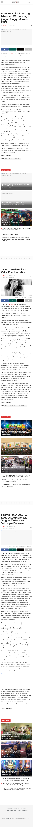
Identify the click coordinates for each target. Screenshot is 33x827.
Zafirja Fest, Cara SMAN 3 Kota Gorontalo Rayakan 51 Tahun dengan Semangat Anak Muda (16, 432)
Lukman (4, 25)
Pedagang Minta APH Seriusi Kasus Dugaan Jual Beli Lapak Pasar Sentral (15, 185)
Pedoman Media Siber (10, 810)
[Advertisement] (16, 7)
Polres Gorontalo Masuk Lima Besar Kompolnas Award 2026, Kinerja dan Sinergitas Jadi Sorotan (16, 788)
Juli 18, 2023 (12, 275)
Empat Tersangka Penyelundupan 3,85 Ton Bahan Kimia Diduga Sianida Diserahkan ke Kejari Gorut (15, 779)
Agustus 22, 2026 (7, 738)
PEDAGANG (17, 158)
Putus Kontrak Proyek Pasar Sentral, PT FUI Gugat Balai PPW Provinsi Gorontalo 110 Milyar (16, 229)
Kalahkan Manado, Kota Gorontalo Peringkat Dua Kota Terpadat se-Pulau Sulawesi (15, 450)
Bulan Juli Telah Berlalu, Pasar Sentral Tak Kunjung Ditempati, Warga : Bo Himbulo (14, 203)
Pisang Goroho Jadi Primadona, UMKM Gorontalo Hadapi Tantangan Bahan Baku (16, 735)
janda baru (13, 405)
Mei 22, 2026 (5, 453)
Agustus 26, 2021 (6, 224)
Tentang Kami (10, 808)
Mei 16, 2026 (5, 471)
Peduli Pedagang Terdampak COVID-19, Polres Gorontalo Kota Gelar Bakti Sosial (15, 221)
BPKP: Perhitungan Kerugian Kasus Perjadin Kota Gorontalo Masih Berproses (14, 480)
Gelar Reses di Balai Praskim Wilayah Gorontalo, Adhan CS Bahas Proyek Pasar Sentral (16, 233)
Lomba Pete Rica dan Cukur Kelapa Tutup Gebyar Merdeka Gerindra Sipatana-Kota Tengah (15, 784)
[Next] (18, 245)
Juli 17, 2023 (12, 526)
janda (6, 405)
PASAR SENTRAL (9, 158)
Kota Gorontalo (22, 405)
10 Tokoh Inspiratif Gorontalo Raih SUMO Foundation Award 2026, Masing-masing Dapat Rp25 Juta (15, 752)
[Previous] (15, 245)
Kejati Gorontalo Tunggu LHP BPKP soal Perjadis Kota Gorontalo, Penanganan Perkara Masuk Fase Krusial (16, 475)
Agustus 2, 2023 (6, 206)
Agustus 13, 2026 (6, 434)
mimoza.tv (10, 53)
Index (19, 810)
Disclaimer (25, 810)
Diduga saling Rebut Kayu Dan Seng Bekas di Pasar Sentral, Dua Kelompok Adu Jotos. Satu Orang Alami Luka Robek (16, 239)
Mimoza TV (8, 818)
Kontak (23, 808)
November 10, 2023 (7, 187)
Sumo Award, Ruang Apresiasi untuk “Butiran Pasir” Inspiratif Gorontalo (15, 772)
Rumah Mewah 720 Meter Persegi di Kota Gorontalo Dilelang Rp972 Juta (16, 485)
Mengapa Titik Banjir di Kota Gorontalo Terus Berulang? (15, 468)
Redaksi (17, 808)
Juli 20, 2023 (12, 25)
